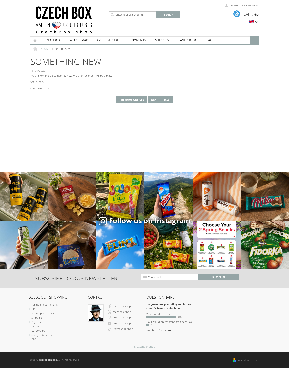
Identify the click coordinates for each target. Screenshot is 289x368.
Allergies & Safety (41, 335)
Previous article (132, 99)
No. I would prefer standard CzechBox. (169, 322)
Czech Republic (109, 40)
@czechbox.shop (123, 329)
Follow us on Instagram (149, 220)
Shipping (162, 40)
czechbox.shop (122, 306)
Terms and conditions (44, 304)
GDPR (34, 309)
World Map (79, 40)
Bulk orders (38, 330)
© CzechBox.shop (144, 346)
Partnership (38, 326)
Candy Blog (187, 40)
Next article (160, 99)
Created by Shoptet (248, 360)
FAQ (210, 40)
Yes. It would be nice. (158, 314)
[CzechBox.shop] (68, 20)
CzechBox (52, 40)
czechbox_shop (122, 312)
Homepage (35, 40)
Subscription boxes (43, 313)
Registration (250, 5)
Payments (138, 40)
